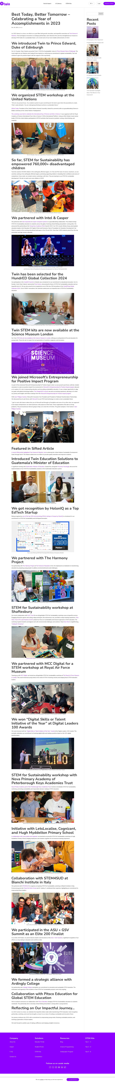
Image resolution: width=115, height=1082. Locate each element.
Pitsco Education (42, 1001)
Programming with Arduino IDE (95, 43)
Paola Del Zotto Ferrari (30, 888)
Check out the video (30, 658)
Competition (38, 1057)
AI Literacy (58, 3)
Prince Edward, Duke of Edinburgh (66, 51)
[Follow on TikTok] (65, 1067)
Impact (12, 1047)
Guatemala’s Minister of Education (35, 466)
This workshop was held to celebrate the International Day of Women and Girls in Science (36, 114)
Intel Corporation (26, 222)
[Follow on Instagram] (56, 1067)
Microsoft (34, 399)
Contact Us (13, 1057)
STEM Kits (69, 3)
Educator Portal (39, 1042)
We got (45, 510)
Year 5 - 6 (88, 1052)
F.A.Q (11, 1052)
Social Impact (47, 3)
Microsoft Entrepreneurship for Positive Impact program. (56, 393)
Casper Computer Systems (40, 222)
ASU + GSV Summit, (57, 938)
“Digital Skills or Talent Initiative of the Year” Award (40, 731)
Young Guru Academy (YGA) (37, 226)
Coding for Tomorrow (17, 624)
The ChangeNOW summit (41, 391)
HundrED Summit (28, 282)
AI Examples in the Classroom (95, 40)
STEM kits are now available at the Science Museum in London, (34, 338)
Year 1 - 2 (88, 1042)
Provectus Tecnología (63, 466)
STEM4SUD (25, 886)
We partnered (40, 560)
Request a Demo (109, 3)
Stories (20, 27)
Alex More (67, 622)
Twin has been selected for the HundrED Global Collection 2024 (39, 276)
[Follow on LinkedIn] (62, 1067)
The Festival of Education (43, 566)
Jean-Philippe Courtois (21, 397)
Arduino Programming (67, 1047)
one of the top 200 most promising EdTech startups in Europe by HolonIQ (43, 516)
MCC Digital (24, 675)
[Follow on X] (53, 1067)
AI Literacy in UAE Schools (94, 75)
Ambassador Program (66, 1052)
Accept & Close (73, 1079)
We (42, 667)
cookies (42, 1079)
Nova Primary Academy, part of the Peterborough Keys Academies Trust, (31, 787)
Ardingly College (27, 987)
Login (99, 3)
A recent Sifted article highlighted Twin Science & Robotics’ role (29, 452)
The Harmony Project (28, 566)
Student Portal (39, 1047)
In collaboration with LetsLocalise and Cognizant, (25, 836)
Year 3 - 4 (88, 1047)
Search (101, 13)
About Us (12, 1042)
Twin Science (38, 284)
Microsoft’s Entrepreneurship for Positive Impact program (58, 387)
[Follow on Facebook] (50, 1067)
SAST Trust (30, 615)
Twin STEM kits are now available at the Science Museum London (45, 332)
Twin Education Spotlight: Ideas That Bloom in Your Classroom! (93, 93)
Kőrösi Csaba (15, 108)
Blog (61, 1042)
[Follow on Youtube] (59, 1067)
